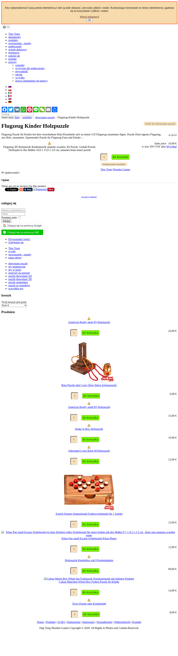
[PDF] (169, 135)
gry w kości (14, 269)
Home (40, 622)
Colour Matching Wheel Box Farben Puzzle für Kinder (89, 581)
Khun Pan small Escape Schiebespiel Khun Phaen (89, 538)
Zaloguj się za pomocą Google (24, 225)
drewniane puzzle (45, 117)
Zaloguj (6, 221)
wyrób (11, 251)
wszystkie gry (15, 288)
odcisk (18, 74)
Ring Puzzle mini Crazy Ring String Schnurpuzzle (89, 385)
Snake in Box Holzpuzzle (89, 428)
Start (16, 117)
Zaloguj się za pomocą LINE (23, 232)
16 (7, 26)
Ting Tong (14, 33)
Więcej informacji (89, 16)
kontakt (12, 58)
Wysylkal (171, 146)
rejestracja (13, 52)
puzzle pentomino (18, 282)
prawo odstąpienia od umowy (31, 80)
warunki (19, 65)
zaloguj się (14, 55)
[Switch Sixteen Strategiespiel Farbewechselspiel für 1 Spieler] (89, 510)
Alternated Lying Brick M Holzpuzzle (89, 450)
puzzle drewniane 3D (20, 279)
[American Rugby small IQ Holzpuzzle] (89, 403)
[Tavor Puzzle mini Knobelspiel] (89, 600)
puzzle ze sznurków (19, 285)
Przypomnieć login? (19, 239)
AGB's (61, 622)
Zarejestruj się (16, 242)
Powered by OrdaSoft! (89, 197)
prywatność (21, 71)
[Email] (175, 135)
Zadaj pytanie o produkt (114, 164)
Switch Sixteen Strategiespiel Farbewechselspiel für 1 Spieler (89, 513)
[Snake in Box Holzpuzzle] (89, 425)
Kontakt (136, 622)
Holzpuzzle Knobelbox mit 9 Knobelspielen (89, 560)
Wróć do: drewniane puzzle (160, 123)
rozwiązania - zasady (19, 43)
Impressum (88, 622)
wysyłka (20, 77)
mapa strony (15, 257)
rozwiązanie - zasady (19, 254)
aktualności (14, 37)
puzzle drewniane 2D (20, 276)
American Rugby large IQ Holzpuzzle (89, 322)
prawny (12, 62)
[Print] (172, 135)
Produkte (51, 622)
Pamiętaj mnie (9, 217)
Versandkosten (104, 622)
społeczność (15, 46)
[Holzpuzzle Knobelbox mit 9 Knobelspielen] (89, 557)
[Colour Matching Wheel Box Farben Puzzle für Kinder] (89, 578)
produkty (13, 40)
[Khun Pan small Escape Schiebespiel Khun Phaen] (89, 535)
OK (89, 20)
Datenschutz (73, 622)
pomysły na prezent (19, 272)
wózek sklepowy (17, 49)
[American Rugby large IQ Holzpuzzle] (89, 319)
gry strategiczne (17, 266)
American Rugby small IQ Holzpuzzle (89, 407)
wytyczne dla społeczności (29, 68)
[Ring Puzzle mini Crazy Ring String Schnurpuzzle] (89, 382)
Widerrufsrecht (122, 622)
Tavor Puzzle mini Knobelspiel (89, 603)
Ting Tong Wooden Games (115, 169)
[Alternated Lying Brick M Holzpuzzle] (89, 447)
